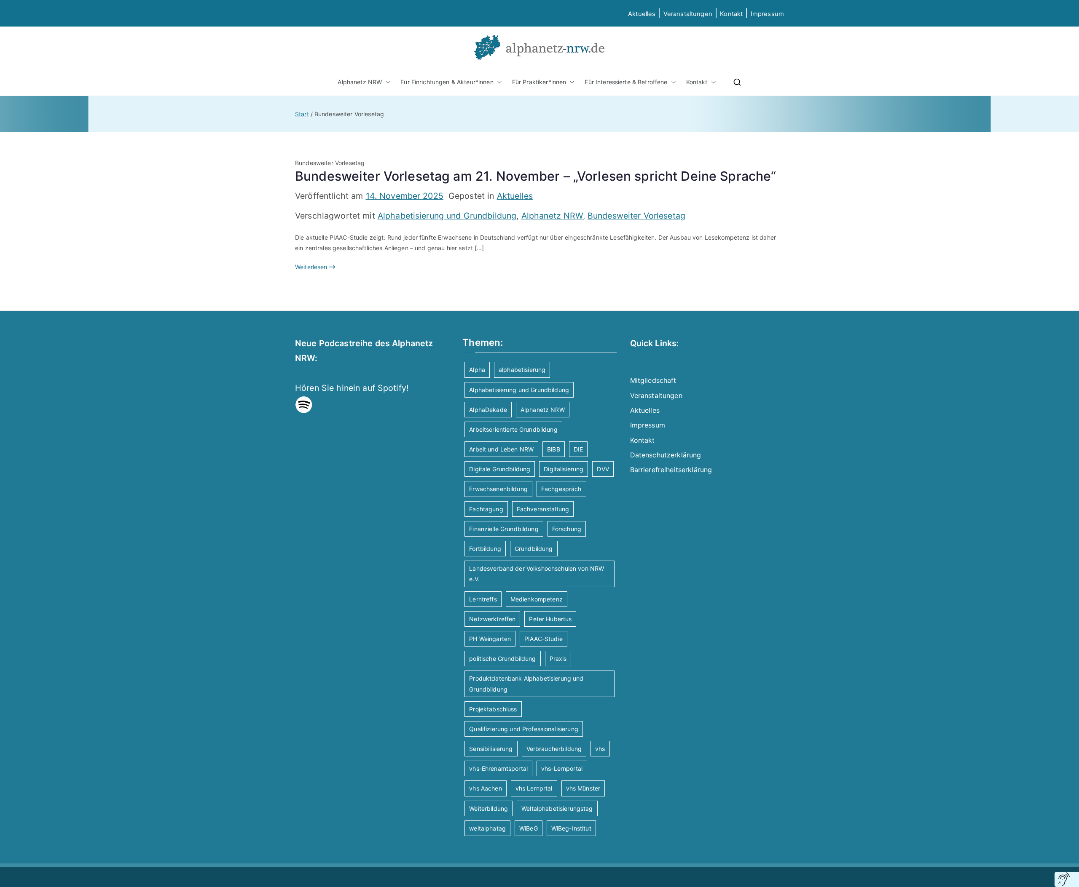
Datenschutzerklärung (665, 455)
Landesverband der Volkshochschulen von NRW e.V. (536, 573)
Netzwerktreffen (492, 619)
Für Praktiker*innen (539, 81)
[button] (386, 82)
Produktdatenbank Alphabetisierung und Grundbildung (526, 683)
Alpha (477, 369)
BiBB (553, 449)
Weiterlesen (311, 266)
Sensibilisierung (491, 748)
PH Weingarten (490, 638)
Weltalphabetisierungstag (557, 808)
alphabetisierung (522, 369)
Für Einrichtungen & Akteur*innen (446, 81)
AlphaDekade (488, 409)
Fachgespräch (561, 488)
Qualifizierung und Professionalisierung (523, 728)
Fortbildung (485, 548)
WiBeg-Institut (571, 828)
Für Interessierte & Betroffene (626, 81)
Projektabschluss (493, 709)
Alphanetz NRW (360, 81)
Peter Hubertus (550, 619)
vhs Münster (583, 788)
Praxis (558, 658)
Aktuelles (641, 14)
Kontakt (731, 14)
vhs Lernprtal (534, 788)
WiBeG (528, 828)
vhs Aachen (485, 788)
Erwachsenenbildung (498, 488)
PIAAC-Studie (543, 638)
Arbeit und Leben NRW (501, 449)
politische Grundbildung (502, 658)
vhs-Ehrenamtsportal (498, 768)
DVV (603, 469)
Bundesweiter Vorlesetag (636, 216)
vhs (600, 748)
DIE (578, 449)
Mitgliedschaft (653, 380)
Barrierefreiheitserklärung (671, 469)
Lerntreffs (483, 599)
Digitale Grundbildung (499, 469)
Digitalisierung (563, 469)
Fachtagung (486, 509)
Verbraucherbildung (554, 748)
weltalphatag (487, 828)
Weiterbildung (488, 808)
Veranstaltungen (687, 14)
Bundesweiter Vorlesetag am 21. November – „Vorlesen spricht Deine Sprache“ (535, 176)
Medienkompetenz (536, 599)
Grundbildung (534, 548)
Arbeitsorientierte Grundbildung (513, 429)
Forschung (566, 528)
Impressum (647, 425)
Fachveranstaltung (543, 509)
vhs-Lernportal (561, 768)
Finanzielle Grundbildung (503, 528)
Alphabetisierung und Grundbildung (447, 216)
